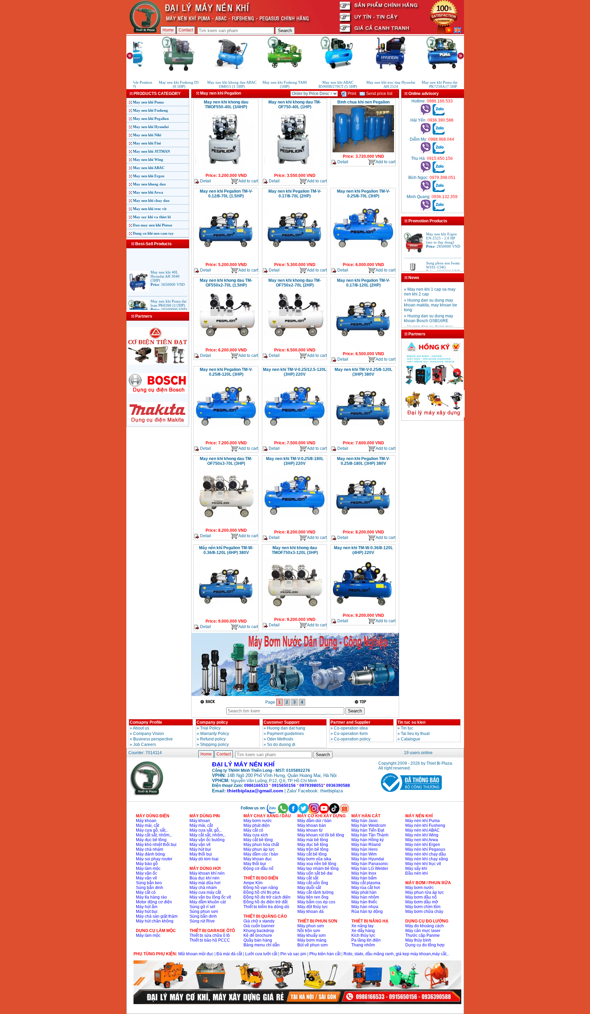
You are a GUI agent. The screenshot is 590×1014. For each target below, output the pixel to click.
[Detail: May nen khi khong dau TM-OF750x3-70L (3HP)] (226, 525)
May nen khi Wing (148, 159)
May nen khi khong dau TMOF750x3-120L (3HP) (295, 550)
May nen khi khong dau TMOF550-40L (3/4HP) (226, 104)
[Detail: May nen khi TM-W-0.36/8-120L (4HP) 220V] (363, 610)
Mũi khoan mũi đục (195, 954)
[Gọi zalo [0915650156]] (439, 171)
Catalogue (410, 739)
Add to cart (248, 181)
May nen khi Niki (147, 135)
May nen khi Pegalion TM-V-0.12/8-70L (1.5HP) (226, 193)
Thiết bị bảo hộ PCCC (209, 940)
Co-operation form (351, 733)
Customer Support (281, 722)
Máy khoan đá (310, 911)
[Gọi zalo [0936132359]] (439, 209)
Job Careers (144, 744)
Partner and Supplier (350, 722)
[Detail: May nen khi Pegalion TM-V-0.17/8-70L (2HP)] (294, 260)
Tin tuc (407, 728)
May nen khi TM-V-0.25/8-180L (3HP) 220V (295, 461)
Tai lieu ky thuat (415, 733)
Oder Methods (280, 739)
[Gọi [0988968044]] (426, 152)
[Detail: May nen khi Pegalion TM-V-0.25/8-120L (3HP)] (226, 438)
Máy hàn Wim (364, 854)
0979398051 (311, 785)
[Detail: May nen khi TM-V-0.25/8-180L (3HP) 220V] (294, 527)
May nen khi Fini (147, 143)
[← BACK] (208, 702)
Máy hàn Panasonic (369, 863)
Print (351, 93)
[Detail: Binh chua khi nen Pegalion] (363, 151)
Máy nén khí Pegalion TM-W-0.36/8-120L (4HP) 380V (226, 550)
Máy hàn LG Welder (369, 868)
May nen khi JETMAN (151, 151)
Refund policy (213, 739)
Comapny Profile (146, 722)
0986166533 (256, 785)
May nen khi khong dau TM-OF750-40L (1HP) (294, 104)
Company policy (212, 722)
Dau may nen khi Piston (152, 225)
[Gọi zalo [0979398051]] (439, 190)
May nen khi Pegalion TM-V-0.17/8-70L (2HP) (294, 193)
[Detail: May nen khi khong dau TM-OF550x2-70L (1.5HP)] (226, 345)
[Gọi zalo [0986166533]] (439, 114)
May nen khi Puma (148, 102)
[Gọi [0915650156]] (426, 171)
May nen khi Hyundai (151, 127)
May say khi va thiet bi (152, 217)
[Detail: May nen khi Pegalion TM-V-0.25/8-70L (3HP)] (363, 260)
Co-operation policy (352, 739)
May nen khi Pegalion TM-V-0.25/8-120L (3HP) (226, 372)
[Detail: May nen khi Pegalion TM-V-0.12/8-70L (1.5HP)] (226, 260)
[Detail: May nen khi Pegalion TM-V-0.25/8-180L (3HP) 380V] (363, 527)
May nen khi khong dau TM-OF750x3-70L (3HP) (226, 461)
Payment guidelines (285, 733)
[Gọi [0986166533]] (426, 114)
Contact (186, 30)
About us (141, 728)
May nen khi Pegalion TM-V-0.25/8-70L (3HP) (363, 193)
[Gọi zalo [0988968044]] (439, 152)
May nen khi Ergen (148, 176)
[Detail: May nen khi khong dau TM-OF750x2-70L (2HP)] (294, 345)
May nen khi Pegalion (151, 118)
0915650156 (284, 785)
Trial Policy (210, 728)
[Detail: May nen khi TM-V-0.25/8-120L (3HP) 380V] (363, 438)
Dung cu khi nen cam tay (153, 233)
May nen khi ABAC (149, 168)
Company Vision (148, 733)
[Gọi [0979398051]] (426, 190)
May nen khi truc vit (150, 209)
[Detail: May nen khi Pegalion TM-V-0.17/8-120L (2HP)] (363, 349)
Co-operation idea (351, 728)
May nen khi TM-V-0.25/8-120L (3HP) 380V (363, 372)
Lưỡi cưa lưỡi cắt (261, 954)
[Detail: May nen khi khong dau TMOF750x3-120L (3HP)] (294, 614)
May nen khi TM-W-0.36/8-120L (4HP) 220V (363, 550)
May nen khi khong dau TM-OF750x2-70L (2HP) (294, 283)
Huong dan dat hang (286, 728)
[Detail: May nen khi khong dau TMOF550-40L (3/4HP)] (226, 170)
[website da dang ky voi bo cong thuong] (410, 793)
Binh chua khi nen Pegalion (363, 102)
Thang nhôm (363, 945)
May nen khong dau (149, 184)
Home (168, 30)
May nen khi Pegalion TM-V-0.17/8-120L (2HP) (363, 283)
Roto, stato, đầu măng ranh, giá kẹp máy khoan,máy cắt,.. (396, 954)
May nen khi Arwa (148, 192)
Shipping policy (214, 744)
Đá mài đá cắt (229, 954)
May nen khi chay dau (151, 200)
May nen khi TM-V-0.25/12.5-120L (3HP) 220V (294, 372)
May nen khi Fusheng (150, 110)
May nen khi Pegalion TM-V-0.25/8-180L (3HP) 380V (363, 461)
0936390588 (338, 785)
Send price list (378, 93)
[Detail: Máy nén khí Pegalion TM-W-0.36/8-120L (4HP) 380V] (226, 616)
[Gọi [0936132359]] (426, 209)
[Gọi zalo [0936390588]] (439, 133)
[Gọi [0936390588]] (426, 133)
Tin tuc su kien (411, 722)
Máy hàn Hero (364, 849)
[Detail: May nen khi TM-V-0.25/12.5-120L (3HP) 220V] (294, 438)
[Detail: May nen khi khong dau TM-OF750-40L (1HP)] (294, 170)
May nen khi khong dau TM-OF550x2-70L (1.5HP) (226, 283)
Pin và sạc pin (293, 954)
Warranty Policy (214, 733)
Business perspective (153, 739)
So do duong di (281, 744)
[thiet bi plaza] (147, 794)
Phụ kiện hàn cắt (324, 954)
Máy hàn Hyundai (367, 859)
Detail (205, 181)
